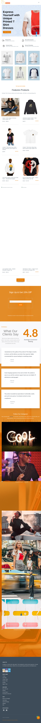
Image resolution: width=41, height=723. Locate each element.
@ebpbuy (11, 416)
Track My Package (6, 701)
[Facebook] (4, 710)
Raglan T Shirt (5, 684)
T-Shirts (4, 676)
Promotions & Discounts (7, 693)
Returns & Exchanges (6, 698)
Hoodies (4, 682)
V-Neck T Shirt (5, 679)
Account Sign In (5, 692)
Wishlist (4, 690)
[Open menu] (39, 2)
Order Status (5, 700)
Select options (31, 154)
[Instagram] (6, 710)
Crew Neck (4, 677)
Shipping (4, 703)
